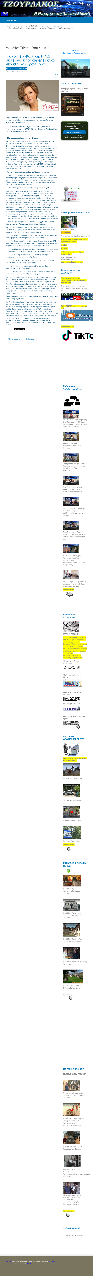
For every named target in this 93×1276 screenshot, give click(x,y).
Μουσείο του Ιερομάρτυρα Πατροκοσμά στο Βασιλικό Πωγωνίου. (73, 1095)
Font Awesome (10, 1264)
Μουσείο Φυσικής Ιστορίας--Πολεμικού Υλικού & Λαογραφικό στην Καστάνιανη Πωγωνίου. (74, 1121)
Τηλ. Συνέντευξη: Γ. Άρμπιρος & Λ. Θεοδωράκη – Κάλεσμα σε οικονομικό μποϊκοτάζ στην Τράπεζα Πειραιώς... (75, 423)
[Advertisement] (47, 36)
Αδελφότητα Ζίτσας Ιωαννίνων (71, 662)
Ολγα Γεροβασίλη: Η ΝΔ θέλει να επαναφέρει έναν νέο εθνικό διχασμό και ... (31, 59)
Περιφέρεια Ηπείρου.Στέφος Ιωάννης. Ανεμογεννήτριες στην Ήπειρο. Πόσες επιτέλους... (74, 466)
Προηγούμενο (14, 339)
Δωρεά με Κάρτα (74, 132)
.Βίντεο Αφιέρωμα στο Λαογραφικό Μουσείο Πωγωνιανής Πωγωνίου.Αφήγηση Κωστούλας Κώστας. (72, 1199)
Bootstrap (9, 1261)
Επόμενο (29, 339)
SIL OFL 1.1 (31, 1264)
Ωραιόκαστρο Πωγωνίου (72, 778)
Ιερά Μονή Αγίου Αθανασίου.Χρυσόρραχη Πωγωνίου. (72, 891)
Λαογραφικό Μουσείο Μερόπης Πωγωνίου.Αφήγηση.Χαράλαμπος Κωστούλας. (76, 1172)
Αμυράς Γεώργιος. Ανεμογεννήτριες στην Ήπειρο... (72, 445)
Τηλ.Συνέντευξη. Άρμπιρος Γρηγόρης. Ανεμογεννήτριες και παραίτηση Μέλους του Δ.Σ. (74, 535)
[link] (74, 240)
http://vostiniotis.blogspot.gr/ (73, 1235)
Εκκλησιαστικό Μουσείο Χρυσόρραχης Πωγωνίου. (73, 1148)
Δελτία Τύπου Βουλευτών (52, 26)
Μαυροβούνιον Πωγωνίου (73, 820)
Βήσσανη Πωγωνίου (71, 704)
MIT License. (53, 1261)
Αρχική (24, 26)
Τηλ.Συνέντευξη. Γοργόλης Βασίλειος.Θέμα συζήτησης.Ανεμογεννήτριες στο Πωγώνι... (74, 511)
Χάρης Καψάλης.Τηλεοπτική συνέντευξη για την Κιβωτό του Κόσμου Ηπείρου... (74, 583)
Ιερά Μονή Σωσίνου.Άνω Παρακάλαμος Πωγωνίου (73, 940)
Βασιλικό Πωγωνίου (71, 841)
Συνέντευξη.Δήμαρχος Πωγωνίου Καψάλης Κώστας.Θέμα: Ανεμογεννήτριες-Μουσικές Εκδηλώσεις (74, 560)
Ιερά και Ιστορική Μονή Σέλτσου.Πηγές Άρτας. (72, 987)
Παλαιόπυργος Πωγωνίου (73, 800)
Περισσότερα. (69, 995)
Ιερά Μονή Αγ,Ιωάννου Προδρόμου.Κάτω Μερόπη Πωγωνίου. (73, 915)
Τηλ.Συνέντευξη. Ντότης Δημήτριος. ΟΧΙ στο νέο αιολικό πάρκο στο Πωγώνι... (74, 489)
